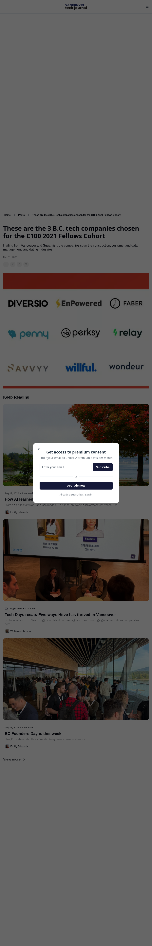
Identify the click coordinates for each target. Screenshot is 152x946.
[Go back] (38, 448)
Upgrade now (76, 485)
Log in (88, 494)
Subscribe (102, 467)
